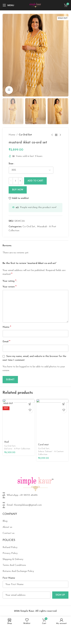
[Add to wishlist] (30, 410)
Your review (9, 286)
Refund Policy (10, 547)
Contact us (8, 533)
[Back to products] (56, 135)
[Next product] (60, 135)
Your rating (9, 281)
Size (11, 163)
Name (7, 327)
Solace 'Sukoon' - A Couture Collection (51, 452)
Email (6, 341)
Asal (6, 442)
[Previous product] (52, 135)
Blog (5, 521)
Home (12, 135)
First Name (9, 578)
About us (7, 527)
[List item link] (35, 495)
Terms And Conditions (14, 565)
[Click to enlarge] (9, 90)
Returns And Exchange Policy (18, 571)
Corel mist (43, 445)
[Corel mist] (52, 420)
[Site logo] (35, 5)
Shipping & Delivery (13, 559)
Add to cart (35, 181)
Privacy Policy (10, 553)
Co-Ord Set (25, 135)
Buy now (17, 190)
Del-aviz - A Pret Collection (17, 449)
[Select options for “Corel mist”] (64, 404)
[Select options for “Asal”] (30, 404)
